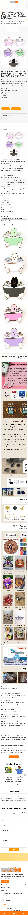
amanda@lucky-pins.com (8, 899)
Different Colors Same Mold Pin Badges (11, 118)
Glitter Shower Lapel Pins (8, 115)
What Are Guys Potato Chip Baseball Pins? (7, 802)
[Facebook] (2, 905)
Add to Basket (16, 108)
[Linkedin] (5, 905)
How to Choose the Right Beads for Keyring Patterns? (7, 795)
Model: (2, 102)
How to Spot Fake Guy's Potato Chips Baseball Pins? (20, 802)
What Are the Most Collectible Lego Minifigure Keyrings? (7, 798)
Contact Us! (14, 756)
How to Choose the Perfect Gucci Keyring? (20, 796)
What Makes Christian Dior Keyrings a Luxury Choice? (7, 796)
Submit (14, 849)
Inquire (6, 108)
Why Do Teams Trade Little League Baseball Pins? (7, 800)
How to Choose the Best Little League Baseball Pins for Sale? (20, 800)
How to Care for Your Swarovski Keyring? (20, 795)
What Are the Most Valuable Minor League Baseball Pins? (20, 798)
